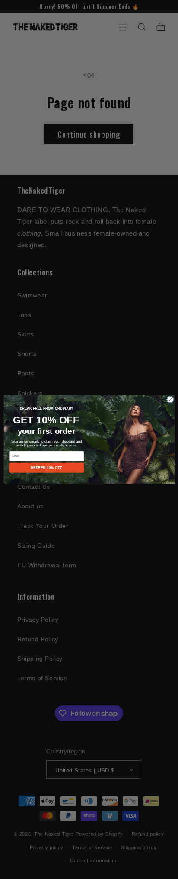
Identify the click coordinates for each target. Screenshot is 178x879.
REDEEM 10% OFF (46, 468)
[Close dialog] (170, 400)
